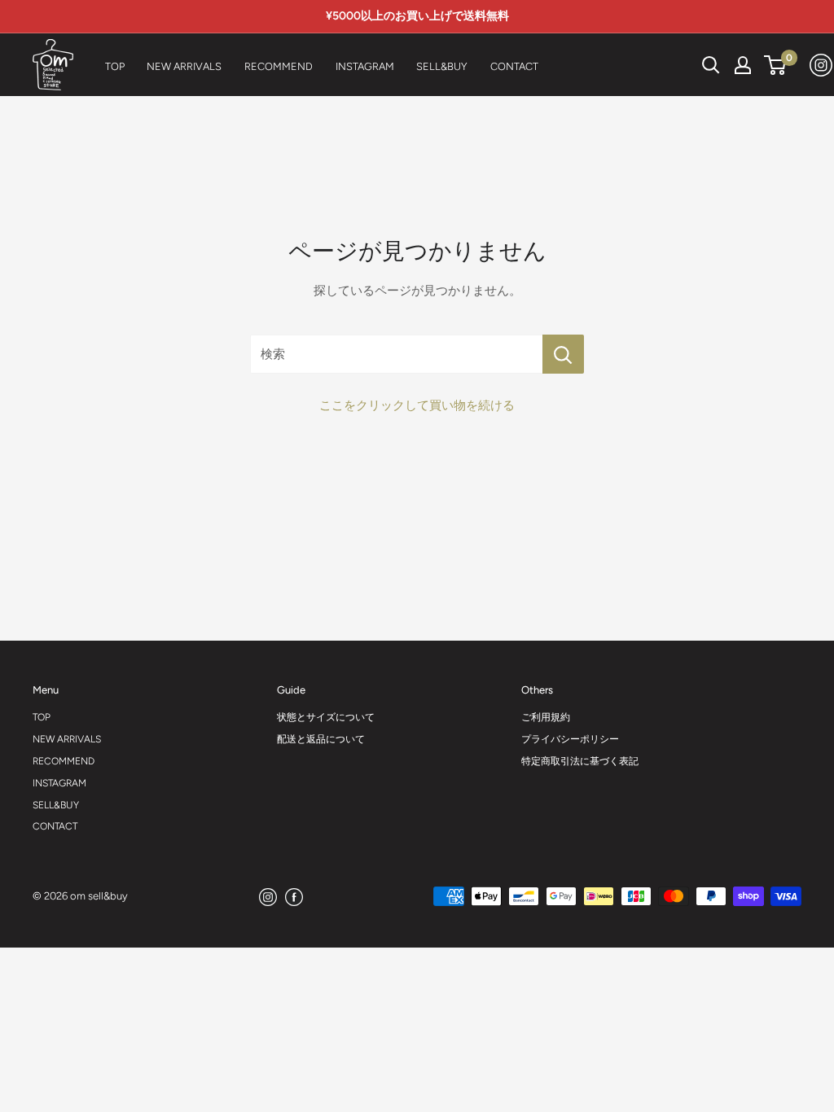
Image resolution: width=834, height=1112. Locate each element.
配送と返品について (321, 739)
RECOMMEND (63, 761)
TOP (41, 717)
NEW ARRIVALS (67, 739)
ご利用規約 (545, 717)
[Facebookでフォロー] (294, 896)
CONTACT (55, 826)
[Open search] (711, 65)
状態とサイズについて (326, 717)
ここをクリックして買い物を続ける (417, 405)
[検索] (670, 65)
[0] (776, 65)
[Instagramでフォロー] (822, 65)
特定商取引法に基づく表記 (580, 761)
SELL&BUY (56, 805)
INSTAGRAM (59, 783)
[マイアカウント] (743, 65)
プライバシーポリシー (570, 739)
